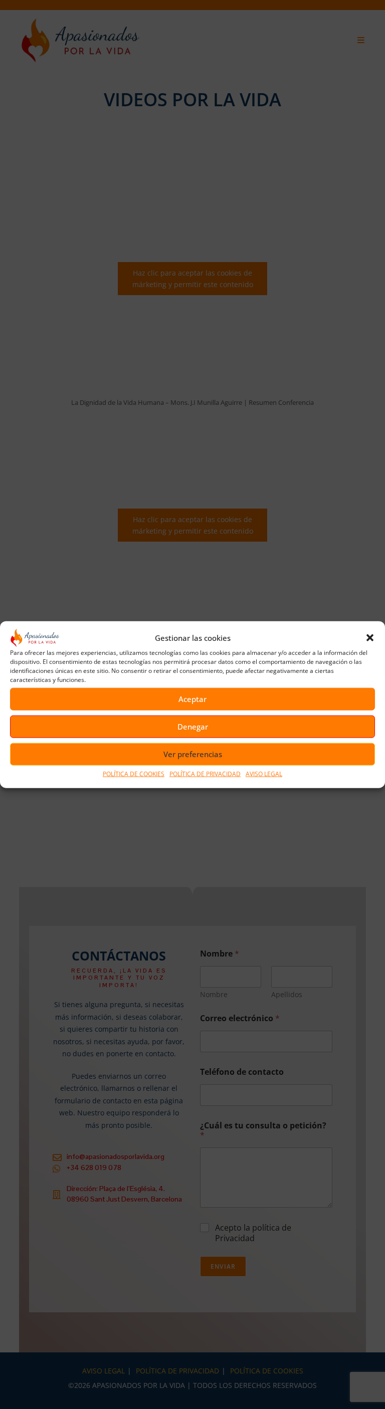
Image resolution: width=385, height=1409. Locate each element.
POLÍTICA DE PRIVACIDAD (205, 774)
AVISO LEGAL (264, 774)
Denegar (192, 727)
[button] (370, 638)
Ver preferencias (192, 754)
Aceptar (192, 699)
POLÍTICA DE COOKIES (133, 774)
